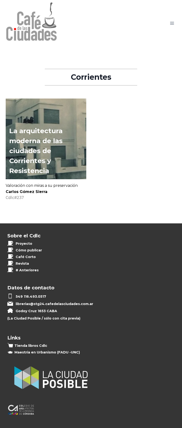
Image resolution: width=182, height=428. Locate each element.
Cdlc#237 (15, 197)
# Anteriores (27, 270)
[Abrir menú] (172, 23)
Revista (22, 263)
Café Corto (26, 257)
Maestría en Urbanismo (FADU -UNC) (47, 352)
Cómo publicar (29, 250)
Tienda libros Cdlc (30, 345)
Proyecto (24, 243)
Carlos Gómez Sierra (26, 191)
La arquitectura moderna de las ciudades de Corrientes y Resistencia (36, 151)
